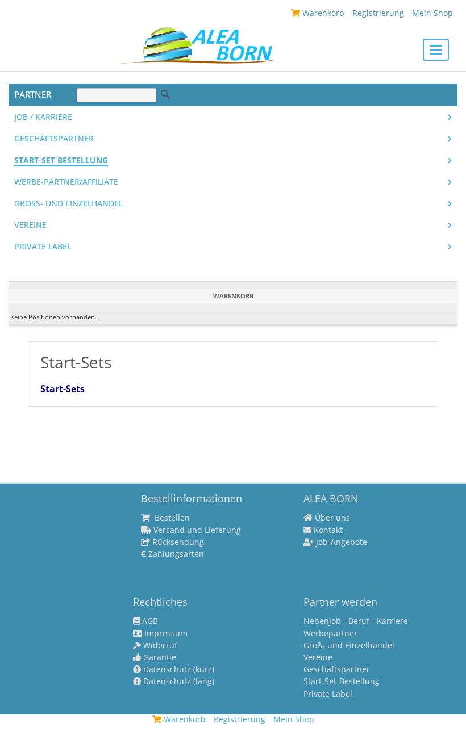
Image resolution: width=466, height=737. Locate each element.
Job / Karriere (43, 117)
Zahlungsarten (175, 554)
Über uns (331, 518)
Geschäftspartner (54, 139)
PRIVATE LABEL (42, 246)
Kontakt (327, 530)
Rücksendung (177, 542)
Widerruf (159, 645)
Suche (165, 94)
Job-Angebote (340, 542)
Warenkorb (322, 12)
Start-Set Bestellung (61, 160)
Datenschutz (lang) (177, 681)
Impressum (165, 633)
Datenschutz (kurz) (177, 669)
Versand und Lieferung (196, 530)
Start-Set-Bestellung (341, 681)
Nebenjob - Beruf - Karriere (355, 621)
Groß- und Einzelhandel (68, 203)
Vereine (30, 225)
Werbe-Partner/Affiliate (66, 182)
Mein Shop (432, 12)
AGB (149, 621)
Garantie (158, 657)
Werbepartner (330, 633)
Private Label (327, 694)
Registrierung (378, 12)
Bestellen (171, 518)
